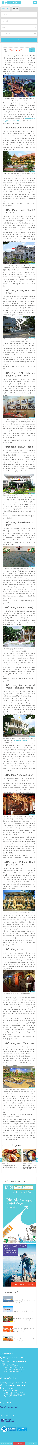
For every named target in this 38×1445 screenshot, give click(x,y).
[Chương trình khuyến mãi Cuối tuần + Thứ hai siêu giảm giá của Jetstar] (8, 1338)
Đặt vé (32, 50)
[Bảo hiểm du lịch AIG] (19, 1213)
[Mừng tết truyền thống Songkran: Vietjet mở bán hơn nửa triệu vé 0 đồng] (8, 1319)
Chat (32, 1443)
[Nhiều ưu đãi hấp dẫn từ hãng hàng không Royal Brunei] (8, 1299)
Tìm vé (19, 40)
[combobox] (19, 14)
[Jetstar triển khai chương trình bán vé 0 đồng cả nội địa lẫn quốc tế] (8, 1309)
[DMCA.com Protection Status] (22, 1429)
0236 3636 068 (7, 1443)
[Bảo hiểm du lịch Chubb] (19, 1265)
